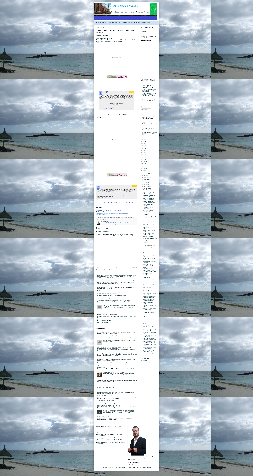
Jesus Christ (108, 106)
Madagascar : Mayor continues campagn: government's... (149, 297)
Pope (112, 106)
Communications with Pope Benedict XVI (149, 277)
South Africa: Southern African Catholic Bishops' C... (149, 256)
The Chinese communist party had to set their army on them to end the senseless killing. (149, 125)
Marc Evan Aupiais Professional (149, 464)
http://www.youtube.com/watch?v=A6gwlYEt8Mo (116, 114)
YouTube (146, 80)
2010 (143, 168)
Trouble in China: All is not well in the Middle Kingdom (114, 372)
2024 (143, 143)
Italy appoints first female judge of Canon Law (149, 288)
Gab (154, 79)
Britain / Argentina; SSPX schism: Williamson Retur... (149, 202)
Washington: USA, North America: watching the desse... (148, 241)
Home (117, 267)
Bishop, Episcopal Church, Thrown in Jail (148, 234)
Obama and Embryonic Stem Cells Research (149, 219)
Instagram (147, 79)
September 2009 (147, 177)
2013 (143, 163)
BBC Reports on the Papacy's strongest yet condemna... (149, 324)
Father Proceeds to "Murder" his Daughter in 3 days (150, 327)
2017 (143, 155)
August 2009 (146, 179)
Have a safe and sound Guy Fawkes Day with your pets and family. (148, 129)
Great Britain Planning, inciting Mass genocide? (149, 348)
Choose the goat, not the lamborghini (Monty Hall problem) (149, 86)
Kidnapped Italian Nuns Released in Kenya (148, 228)
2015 (143, 159)
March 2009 (146, 186)
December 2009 (147, 172)
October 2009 (147, 175)
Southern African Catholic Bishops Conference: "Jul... (149, 253)
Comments (145, 109)
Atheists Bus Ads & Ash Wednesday (148, 208)
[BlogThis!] (101, 219)
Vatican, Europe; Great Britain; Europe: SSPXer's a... (149, 193)
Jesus (104, 106)
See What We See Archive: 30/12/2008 (105, 387)
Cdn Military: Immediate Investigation (148, 211)
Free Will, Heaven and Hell (103, 322)
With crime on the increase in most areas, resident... (108, 442)
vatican (106, 91)
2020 (143, 150)
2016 (143, 157)
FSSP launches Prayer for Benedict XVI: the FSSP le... (149, 247)
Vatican (106, 107)
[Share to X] (102, 219)
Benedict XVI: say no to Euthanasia (148, 303)
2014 (143, 161)
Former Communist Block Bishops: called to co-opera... (149, 271)
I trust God (145, 355)
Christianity (110, 108)
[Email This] (100, 219)
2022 (143, 146)
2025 (143, 141)
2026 (143, 139)
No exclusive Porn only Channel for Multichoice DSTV (108, 405)
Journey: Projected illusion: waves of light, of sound (149, 250)
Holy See (109, 107)
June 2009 (146, 182)
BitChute (150, 80)
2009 (143, 170)
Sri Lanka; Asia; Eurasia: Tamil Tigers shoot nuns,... (149, 259)
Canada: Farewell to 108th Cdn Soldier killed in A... (149, 336)
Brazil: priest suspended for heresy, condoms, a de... (149, 196)
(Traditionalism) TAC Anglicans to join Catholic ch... (149, 351)
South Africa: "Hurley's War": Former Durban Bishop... (149, 199)
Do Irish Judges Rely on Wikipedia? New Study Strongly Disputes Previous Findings (114, 353)
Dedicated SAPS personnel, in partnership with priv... (108, 437)
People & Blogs (118, 104)
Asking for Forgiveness (148, 236)
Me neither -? (100, 432)
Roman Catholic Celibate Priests (150, 238)
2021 (143, 148)
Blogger (149, 467)
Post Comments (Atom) (107, 269)
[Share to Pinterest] (105, 219)
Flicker (151, 79)
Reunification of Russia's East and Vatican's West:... (149, 330)
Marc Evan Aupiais (137, 464)
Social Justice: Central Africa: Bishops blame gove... (149, 285)
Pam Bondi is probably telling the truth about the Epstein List (149, 94)
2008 (143, 360)
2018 (143, 154)
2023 (143, 145)
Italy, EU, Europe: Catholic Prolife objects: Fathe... (148, 318)
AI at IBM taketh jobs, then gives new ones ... (106, 311)
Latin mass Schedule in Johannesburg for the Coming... (148, 315)
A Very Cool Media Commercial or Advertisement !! (149, 291)
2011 (143, 166)
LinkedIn (143, 79)
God (102, 106)
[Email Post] (98, 219)
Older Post (134, 267)
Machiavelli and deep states (148, 97)
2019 (143, 152)
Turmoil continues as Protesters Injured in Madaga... (149, 294)
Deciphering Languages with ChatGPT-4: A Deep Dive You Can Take (111, 295)
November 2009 (147, 173)
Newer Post (99, 267)
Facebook (149, 78)
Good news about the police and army (106, 400)
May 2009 (146, 184)
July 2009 (146, 181)
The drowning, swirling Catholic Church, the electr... (149, 333)
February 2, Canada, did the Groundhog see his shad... (149, 342)
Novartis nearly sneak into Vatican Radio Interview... (149, 312)
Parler (142, 80)
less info (101, 188)
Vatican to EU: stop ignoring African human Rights (149, 268)
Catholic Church (126, 202)
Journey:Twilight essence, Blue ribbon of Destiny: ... (149, 309)
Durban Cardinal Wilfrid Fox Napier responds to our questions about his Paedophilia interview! (117, 275)
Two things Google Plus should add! (104, 395)
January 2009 (147, 358)
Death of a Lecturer (101, 290)
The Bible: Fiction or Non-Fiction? (104, 285)
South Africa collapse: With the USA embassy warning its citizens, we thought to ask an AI (115, 362)
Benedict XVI (113, 202)
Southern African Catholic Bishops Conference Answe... (149, 339)
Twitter (153, 78)
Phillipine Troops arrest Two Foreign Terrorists (149, 225)
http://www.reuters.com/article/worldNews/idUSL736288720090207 (108, 210)
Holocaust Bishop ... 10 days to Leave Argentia (149, 222)
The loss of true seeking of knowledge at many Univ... (149, 245)
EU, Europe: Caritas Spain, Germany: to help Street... (149, 265)
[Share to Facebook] (103, 219)
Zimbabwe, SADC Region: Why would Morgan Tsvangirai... (149, 353)
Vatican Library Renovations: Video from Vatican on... (149, 300)
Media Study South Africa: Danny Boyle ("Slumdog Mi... (149, 190)
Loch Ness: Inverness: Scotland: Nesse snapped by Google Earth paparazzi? (119, 410)
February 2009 (147, 188)
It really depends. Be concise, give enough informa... (108, 434)
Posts (144, 107)
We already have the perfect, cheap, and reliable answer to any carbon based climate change (116, 357)
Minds (153, 80)
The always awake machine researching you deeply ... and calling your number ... (114, 300)
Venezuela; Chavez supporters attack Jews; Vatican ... (149, 321)
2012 (143, 165)
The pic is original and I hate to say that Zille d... (107, 439)
